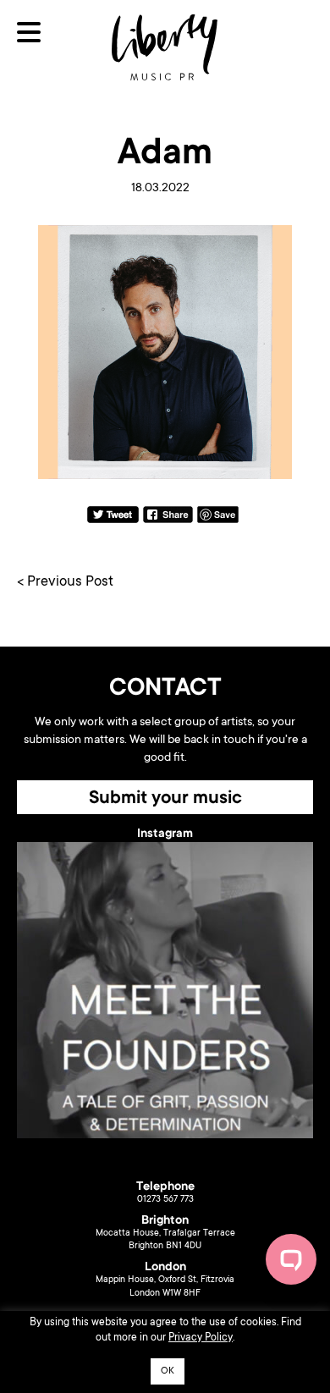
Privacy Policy (200, 1338)
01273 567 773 (165, 1200)
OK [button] (167, 1371)
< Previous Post (65, 583)
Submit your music (165, 799)
